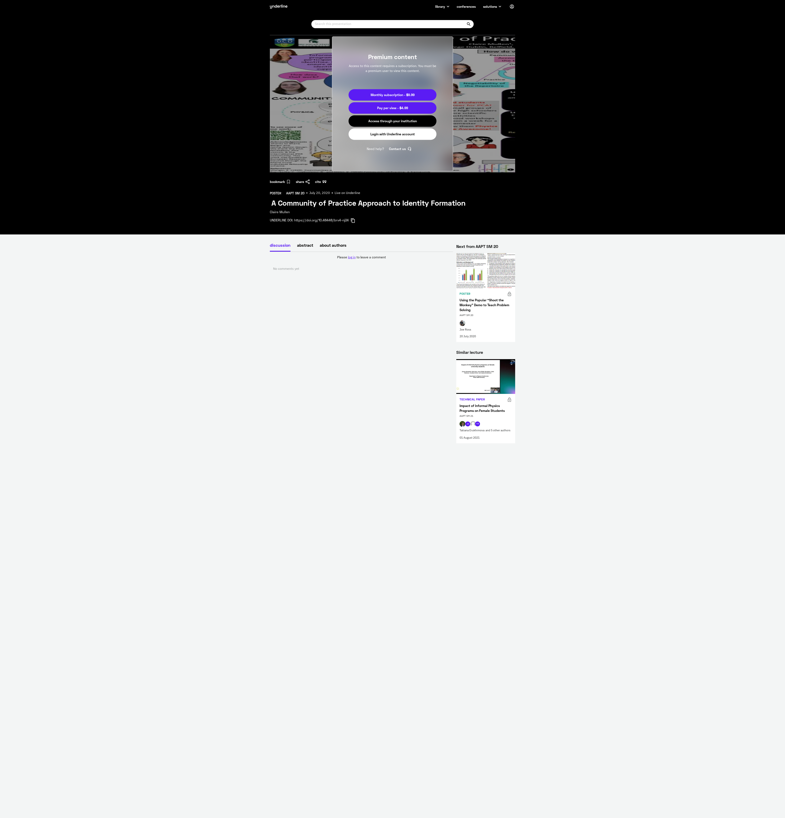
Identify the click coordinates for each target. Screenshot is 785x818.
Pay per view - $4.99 (392, 108)
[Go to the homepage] (278, 6)
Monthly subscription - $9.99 (393, 95)
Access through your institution (392, 121)
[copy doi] (355, 220)
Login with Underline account (392, 134)
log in (352, 257)
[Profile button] (512, 6)
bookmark (277, 182)
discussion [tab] (280, 245)
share (300, 182)
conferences (466, 6)
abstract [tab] (305, 245)
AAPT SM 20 (487, 246)
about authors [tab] (333, 245)
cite (318, 182)
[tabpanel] (361, 263)
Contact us (397, 149)
